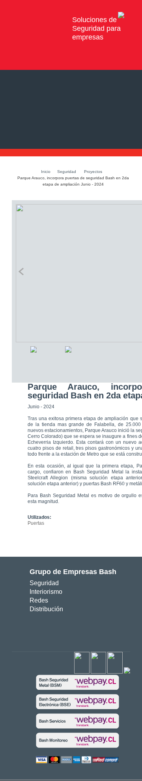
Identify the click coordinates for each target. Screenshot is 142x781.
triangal (85, 629)
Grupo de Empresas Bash (73, 572)
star (73, 629)
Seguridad (66, 171)
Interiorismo (46, 591)
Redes (39, 600)
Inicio (45, 171)
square (49, 629)
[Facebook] (82, 672)
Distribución (46, 609)
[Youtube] (115, 672)
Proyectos (93, 171)
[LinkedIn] (127, 672)
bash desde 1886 (39, 20)
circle (61, 629)
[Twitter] (98, 672)
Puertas (36, 523)
